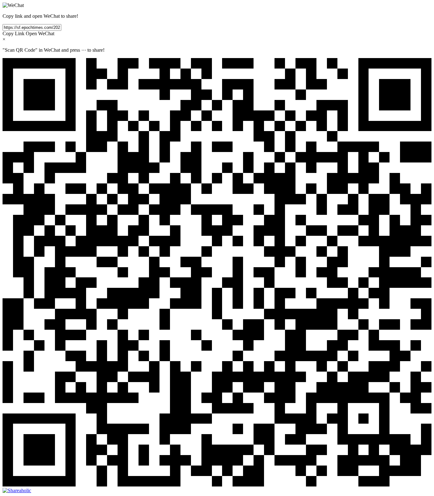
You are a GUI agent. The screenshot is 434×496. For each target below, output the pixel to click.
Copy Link (13, 33)
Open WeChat (40, 33)
